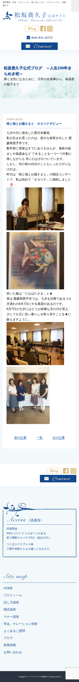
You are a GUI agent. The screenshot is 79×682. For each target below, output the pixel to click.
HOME (8, 588)
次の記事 (59, 437)
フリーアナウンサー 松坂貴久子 (38, 677)
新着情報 (10, 645)
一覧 (39, 437)
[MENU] (75, 6)
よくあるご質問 (14, 630)
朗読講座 (10, 609)
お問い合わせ (13, 652)
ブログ (8, 638)
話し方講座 (11, 602)
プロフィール (13, 595)
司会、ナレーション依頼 (20, 623)
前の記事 (20, 437)
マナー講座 (11, 616)
